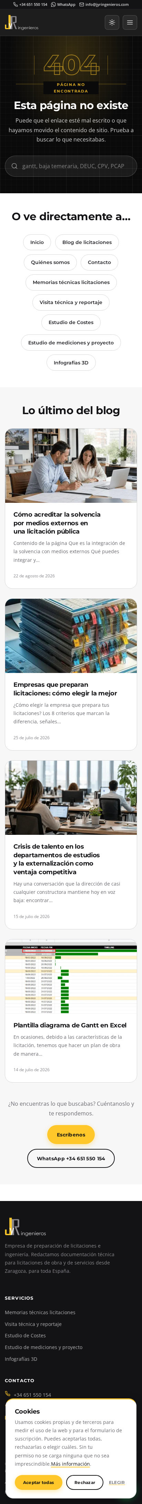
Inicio (37, 242)
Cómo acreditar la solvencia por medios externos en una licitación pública (57, 522)
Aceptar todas (38, 1482)
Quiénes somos (50, 262)
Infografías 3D (71, 363)
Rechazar (84, 1482)
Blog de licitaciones (87, 242)
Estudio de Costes (71, 322)
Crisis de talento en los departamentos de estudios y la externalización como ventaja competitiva (56, 859)
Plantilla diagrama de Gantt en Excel (69, 1025)
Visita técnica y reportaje (71, 302)
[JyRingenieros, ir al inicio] (21, 22)
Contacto (99, 262)
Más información (70, 1464)
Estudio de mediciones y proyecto (71, 343)
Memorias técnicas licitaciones (71, 282)
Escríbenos (71, 1135)
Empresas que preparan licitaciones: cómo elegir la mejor (65, 689)
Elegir (117, 1482)
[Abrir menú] (130, 22)
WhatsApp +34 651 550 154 (71, 1158)
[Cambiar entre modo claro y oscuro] (112, 22)
